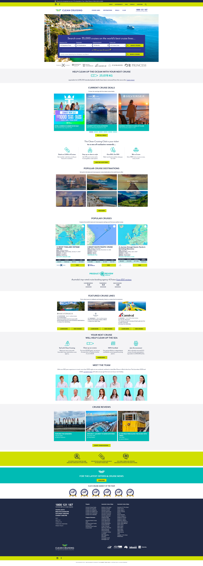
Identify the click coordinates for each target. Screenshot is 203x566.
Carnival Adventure (106, 511)
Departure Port (63, 42)
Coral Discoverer (106, 522)
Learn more (101, 357)
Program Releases (90, 517)
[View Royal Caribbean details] (88, 65)
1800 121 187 (141, 9)
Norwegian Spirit (106, 538)
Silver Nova (120, 529)
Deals (117, 10)
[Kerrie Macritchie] (101, 381)
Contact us (59, 522)
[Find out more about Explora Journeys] (96, 315)
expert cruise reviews (101, 445)
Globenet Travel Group (105, 562)
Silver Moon (120, 527)
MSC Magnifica (105, 535)
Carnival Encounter (106, 513)
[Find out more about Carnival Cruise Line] (126, 314)
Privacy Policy (59, 525)
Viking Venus (120, 532)
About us (58, 520)
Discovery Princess (106, 527)
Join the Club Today (101, 162)
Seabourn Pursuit (121, 517)
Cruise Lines (96, 10)
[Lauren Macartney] (140, 381)
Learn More (64, 329)
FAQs (126, 4)
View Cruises (78, 329)
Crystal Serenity (105, 524)
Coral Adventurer (106, 520)
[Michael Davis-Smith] (75, 394)
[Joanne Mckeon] (75, 381)
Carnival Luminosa (106, 514)
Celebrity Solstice (106, 519)
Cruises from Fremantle (91, 513)
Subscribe (140, 4)
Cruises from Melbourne (92, 511)
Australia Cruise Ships (107, 504)
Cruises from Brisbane (91, 510)
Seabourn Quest (121, 519)
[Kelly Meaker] (127, 381)
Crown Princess (105, 526)
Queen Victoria (121, 511)
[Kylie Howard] (140, 394)
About (111, 4)
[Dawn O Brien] (127, 394)
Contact (132, 4)
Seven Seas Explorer (122, 522)
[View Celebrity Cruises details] (63, 65)
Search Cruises (135, 45)
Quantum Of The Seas (123, 507)
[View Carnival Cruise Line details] (100, 65)
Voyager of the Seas (122, 535)
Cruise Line (112, 42)
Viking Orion (120, 530)
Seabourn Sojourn (121, 520)
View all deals (101, 135)
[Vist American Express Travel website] (142, 547)
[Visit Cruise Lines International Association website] (110, 547)
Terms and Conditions (61, 523)
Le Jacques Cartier (106, 532)
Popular (88, 504)
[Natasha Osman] (88, 394)
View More (101, 210)
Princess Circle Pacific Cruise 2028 (91, 527)
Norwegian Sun (105, 539)
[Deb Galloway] (62, 394)
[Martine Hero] (114, 381)
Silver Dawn (120, 526)
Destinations (107, 10)
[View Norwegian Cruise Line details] (76, 65)
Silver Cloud (120, 524)
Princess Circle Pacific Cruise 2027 (91, 524)
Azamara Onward (106, 508)
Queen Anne (120, 508)
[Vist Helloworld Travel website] (133, 547)
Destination (79, 42)
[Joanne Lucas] (62, 381)
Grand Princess (105, 530)
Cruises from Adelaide (91, 514)
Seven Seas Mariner (122, 523)
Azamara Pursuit (106, 510)
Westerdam (120, 536)
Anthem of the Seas (106, 507)
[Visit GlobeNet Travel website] (125, 547)
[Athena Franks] (114, 394)
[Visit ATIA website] (118, 547)
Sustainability (119, 4)
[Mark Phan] (88, 381)
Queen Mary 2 (120, 510)
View (77, 265)
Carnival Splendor (106, 516)
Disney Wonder (105, 529)
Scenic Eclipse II (121, 516)
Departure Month (97, 42)
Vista (118, 533)
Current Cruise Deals (91, 507)
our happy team (88, 371)
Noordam (104, 536)
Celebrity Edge (105, 517)
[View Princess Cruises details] (135, 65)
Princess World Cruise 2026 (91, 521)
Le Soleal (104, 533)
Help (57, 518)
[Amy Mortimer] (101, 394)
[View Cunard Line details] (115, 65)
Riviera (119, 513)
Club (124, 10)
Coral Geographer (106, 523)
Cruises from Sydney (91, 508)
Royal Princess (121, 514)
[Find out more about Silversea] (65, 313)
